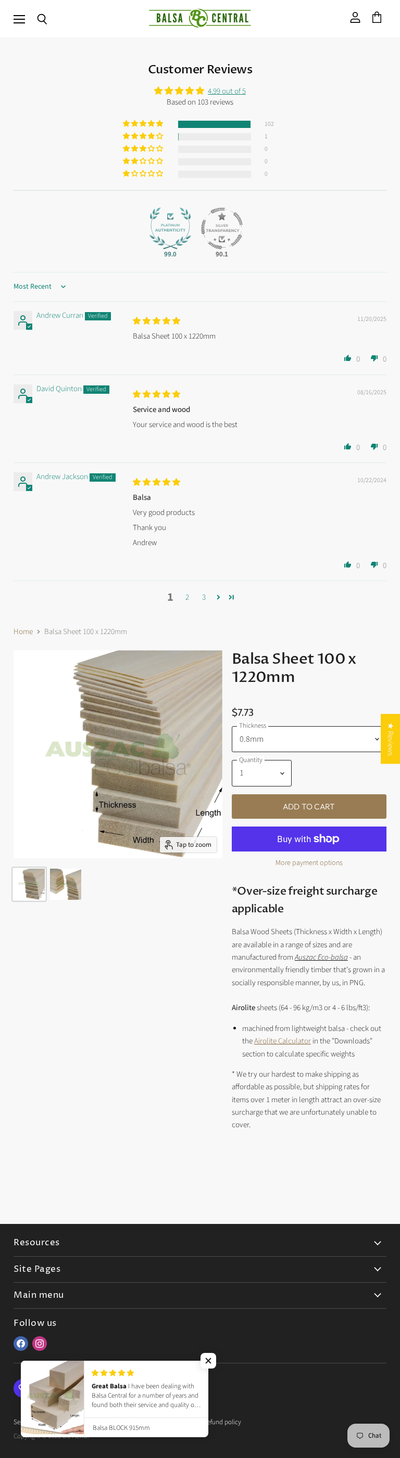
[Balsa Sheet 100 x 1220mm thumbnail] (29, 884)
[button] (144, 124)
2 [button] (187, 597)
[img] (156, 321)
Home (23, 631)
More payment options (309, 863)
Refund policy (222, 1422)
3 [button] (204, 597)
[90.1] (222, 228)
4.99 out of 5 (227, 91)
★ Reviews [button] (390, 738)
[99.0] (170, 228)
